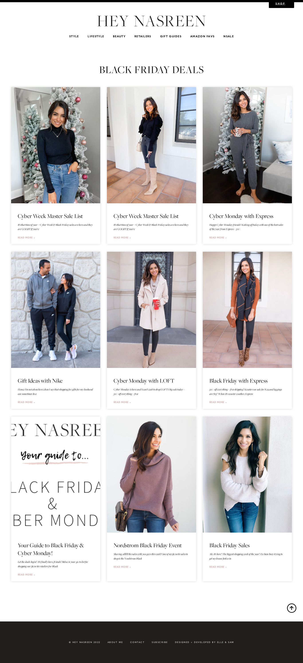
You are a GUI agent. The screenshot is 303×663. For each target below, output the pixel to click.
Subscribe (160, 642)
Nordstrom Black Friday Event (148, 545)
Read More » (26, 237)
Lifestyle (96, 36)
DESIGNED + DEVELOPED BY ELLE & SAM (204, 642)
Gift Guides (170, 36)
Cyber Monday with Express (241, 216)
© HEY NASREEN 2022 (84, 642)
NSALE (228, 36)
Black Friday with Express (238, 381)
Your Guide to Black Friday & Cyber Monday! (51, 549)
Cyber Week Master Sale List (50, 216)
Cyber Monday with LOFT (144, 381)
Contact (137, 642)
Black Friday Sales (229, 545)
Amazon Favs (202, 36)
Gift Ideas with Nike (40, 381)
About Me (115, 642)
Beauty (119, 36)
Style (74, 36)
